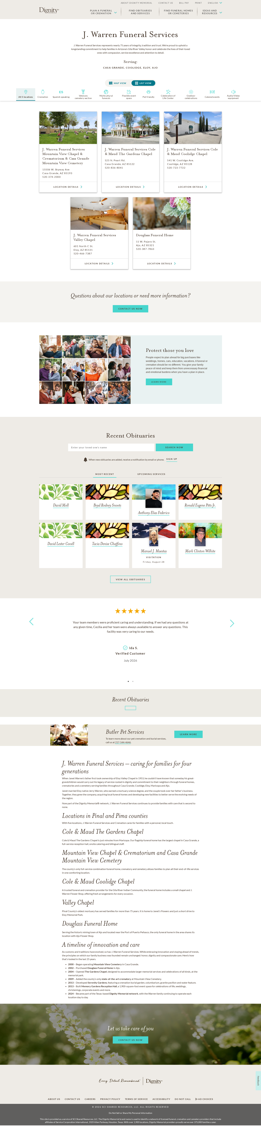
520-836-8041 (114, 167)
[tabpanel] (130, 641)
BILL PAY (184, 3)
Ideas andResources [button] (209, 12)
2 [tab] (132, 681)
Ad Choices (205, 1099)
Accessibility (161, 1099)
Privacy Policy (110, 1099)
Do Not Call (183, 1099)
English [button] (213, 3)
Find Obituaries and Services (140, 12)
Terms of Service (136, 1099)
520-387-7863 (145, 248)
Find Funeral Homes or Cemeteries (178, 12)
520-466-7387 (83, 253)
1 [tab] (128, 681)
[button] (213, 3)
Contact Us (72, 1099)
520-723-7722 (176, 167)
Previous (31, 627)
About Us (54, 1099)
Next (229, 621)
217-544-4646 (123, 742)
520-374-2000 (51, 176)
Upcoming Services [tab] (151, 474)
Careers (90, 1099)
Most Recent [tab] (104, 474)
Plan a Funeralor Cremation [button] (101, 12)
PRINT (198, 3)
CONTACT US (165, 3)
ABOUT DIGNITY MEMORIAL (136, 3)
